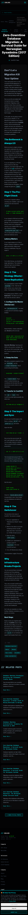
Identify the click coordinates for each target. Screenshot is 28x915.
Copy (21, 210)
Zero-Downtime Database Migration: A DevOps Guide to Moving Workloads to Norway (13, 700)
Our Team (3, 876)
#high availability (11, 656)
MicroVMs (3, 850)
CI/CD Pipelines (5, 864)
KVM (13, 168)
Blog (6, 21)
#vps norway (9, 652)
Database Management (12, 21)
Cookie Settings (14, 904)
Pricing (3, 881)
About (2, 873)
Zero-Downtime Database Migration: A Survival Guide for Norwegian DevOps (13, 747)
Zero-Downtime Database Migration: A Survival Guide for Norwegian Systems (13, 770)
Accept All (14, 912)
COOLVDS (6, 2)
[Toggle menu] (25, 2)
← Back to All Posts (14, 815)
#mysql (7, 649)
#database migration (11, 646)
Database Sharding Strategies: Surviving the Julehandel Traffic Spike (13, 677)
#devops (14, 649)
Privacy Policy (12, 901)
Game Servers (5, 862)
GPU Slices (4, 847)
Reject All (14, 908)
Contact (3, 884)
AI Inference (4, 859)
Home (2, 21)
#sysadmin (17, 652)
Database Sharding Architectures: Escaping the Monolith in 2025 (13, 724)
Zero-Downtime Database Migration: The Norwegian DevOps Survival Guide (11, 793)
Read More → (7, 690)
